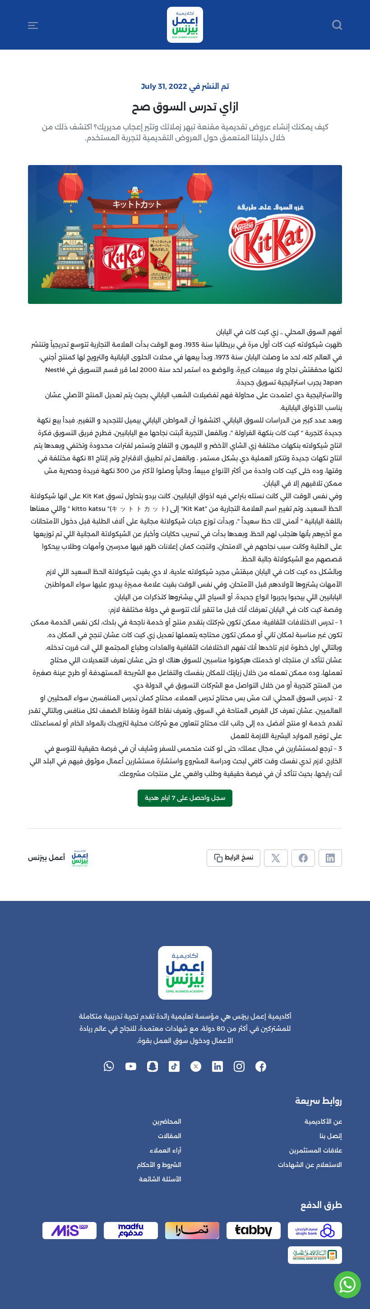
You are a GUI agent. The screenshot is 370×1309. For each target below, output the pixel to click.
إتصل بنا (330, 1136)
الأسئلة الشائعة (160, 1179)
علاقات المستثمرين (315, 1150)
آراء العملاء (165, 1150)
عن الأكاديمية (323, 1121)
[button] (33, 24)
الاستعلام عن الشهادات (310, 1165)
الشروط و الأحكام (159, 1165)
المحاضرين (167, 1121)
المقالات (169, 1136)
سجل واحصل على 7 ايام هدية (185, 798)
